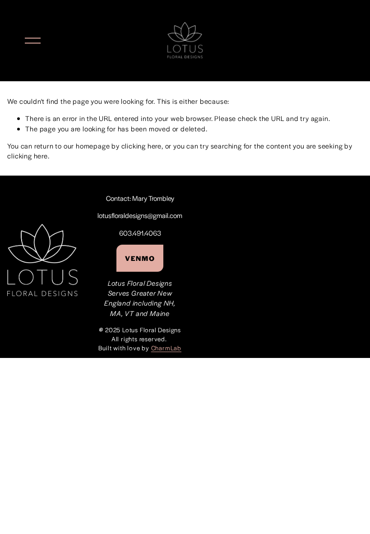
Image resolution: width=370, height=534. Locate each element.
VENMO (140, 258)
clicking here (141, 145)
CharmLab (166, 348)
